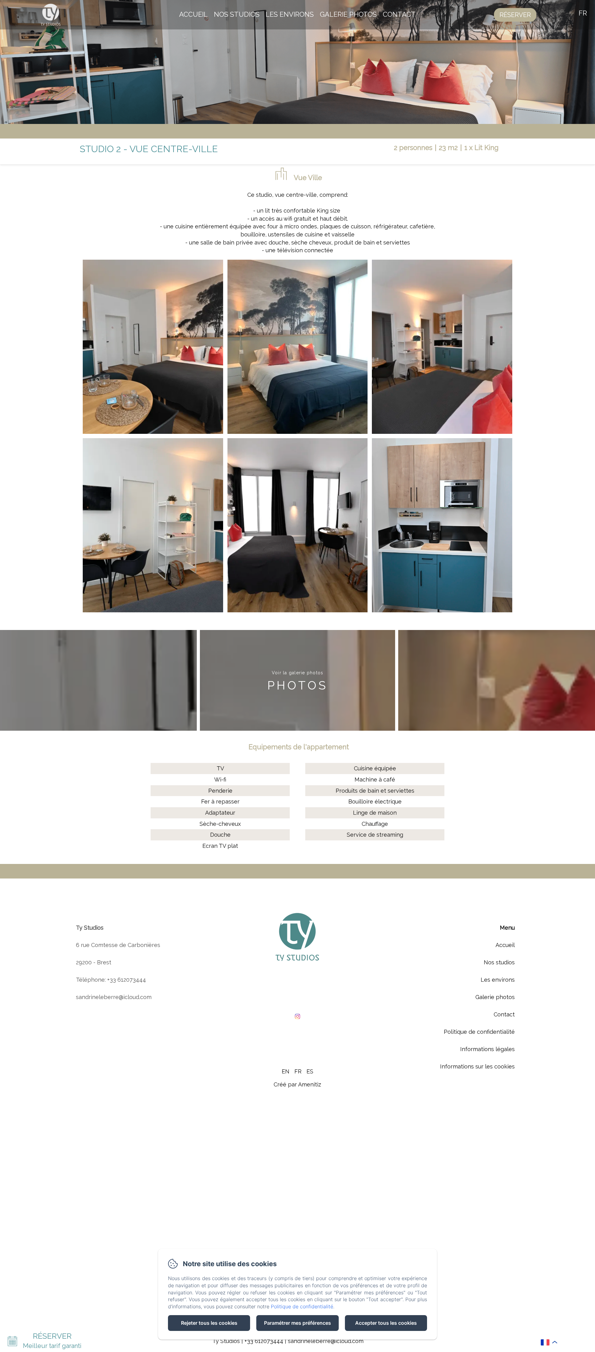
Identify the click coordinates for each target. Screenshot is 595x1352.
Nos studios (236, 14)
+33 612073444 (264, 1341)
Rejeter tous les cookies (209, 1323)
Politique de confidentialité (479, 1031)
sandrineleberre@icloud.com (326, 1341)
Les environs (290, 14)
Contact (399, 14)
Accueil (193, 14)
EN (285, 1071)
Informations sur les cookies (477, 1066)
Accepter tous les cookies (386, 1323)
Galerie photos (348, 14)
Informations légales (487, 1049)
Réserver (515, 15)
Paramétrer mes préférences (297, 1323)
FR (298, 1071)
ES (309, 1071)
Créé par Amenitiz (297, 1084)
